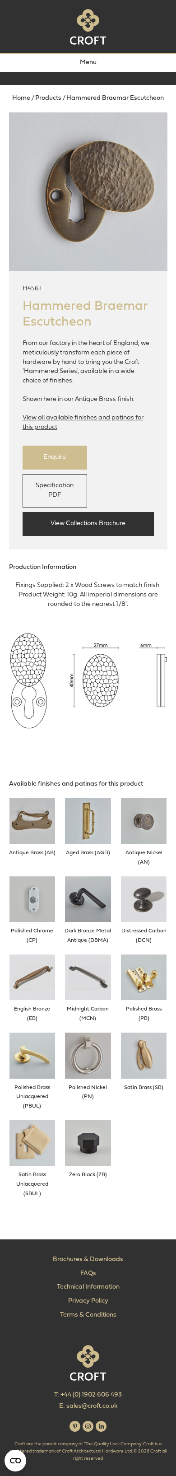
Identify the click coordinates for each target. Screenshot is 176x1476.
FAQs (88, 1273)
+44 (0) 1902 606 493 (91, 1395)
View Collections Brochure (88, 523)
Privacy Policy (88, 1301)
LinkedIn (101, 1426)
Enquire (54, 457)
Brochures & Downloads (88, 1259)
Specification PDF (55, 490)
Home (21, 98)
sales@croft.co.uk (91, 1406)
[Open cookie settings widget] (15, 1460)
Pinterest (74, 1426)
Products (48, 98)
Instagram (88, 1426)
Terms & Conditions (88, 1315)
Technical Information (88, 1287)
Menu (88, 62)
